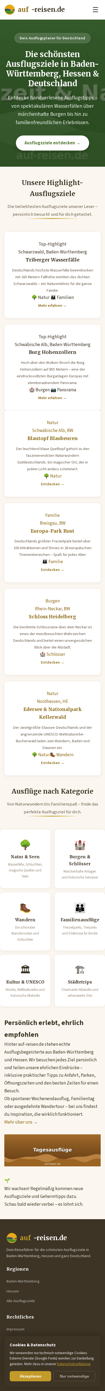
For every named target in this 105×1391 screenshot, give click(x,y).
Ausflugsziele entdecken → (52, 143)
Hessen (12, 1291)
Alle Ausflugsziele (20, 1301)
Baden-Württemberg (23, 1281)
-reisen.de (41, 9)
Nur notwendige (74, 1376)
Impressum (15, 1329)
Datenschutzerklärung (73, 1363)
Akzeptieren (30, 1376)
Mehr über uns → (21, 1122)
